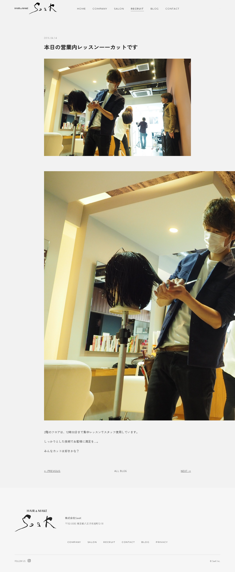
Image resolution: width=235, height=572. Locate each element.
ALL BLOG (120, 471)
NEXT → (186, 471)
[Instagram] (29, 561)
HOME (81, 8)
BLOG (155, 8)
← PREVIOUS (52, 471)
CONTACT (172, 8)
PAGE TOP (228, 553)
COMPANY (100, 8)
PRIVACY (162, 542)
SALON (119, 8)
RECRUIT (137, 8)
